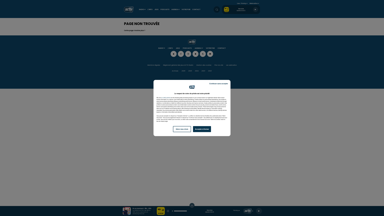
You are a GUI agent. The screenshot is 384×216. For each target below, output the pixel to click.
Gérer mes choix (182, 129)
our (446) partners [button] (166, 97)
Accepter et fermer (202, 129)
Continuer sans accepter (218, 83)
